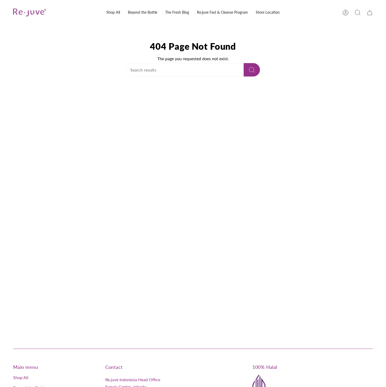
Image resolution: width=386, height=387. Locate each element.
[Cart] (370, 12)
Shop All (20, 377)
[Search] (252, 70)
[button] (113, 12)
